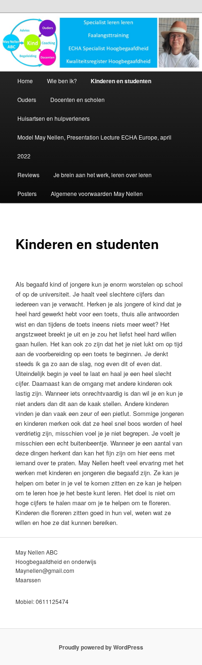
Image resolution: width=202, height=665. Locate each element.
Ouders (26, 99)
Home (25, 81)
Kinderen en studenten (121, 81)
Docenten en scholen (77, 99)
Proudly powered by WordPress (101, 647)
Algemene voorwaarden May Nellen (97, 193)
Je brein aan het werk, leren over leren (103, 175)
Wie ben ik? (62, 81)
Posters (27, 193)
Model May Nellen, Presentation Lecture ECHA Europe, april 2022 (94, 146)
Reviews (28, 175)
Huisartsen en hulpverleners (53, 118)
